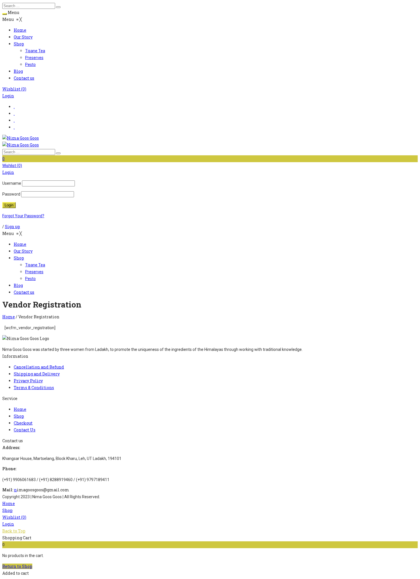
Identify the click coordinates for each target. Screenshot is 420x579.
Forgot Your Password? (23, 216)
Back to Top (13, 531)
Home (8, 316)
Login (8, 95)
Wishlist (14, 89)
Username (11, 183)
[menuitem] (20, 30)
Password (11, 194)
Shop (7, 510)
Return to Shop (17, 566)
